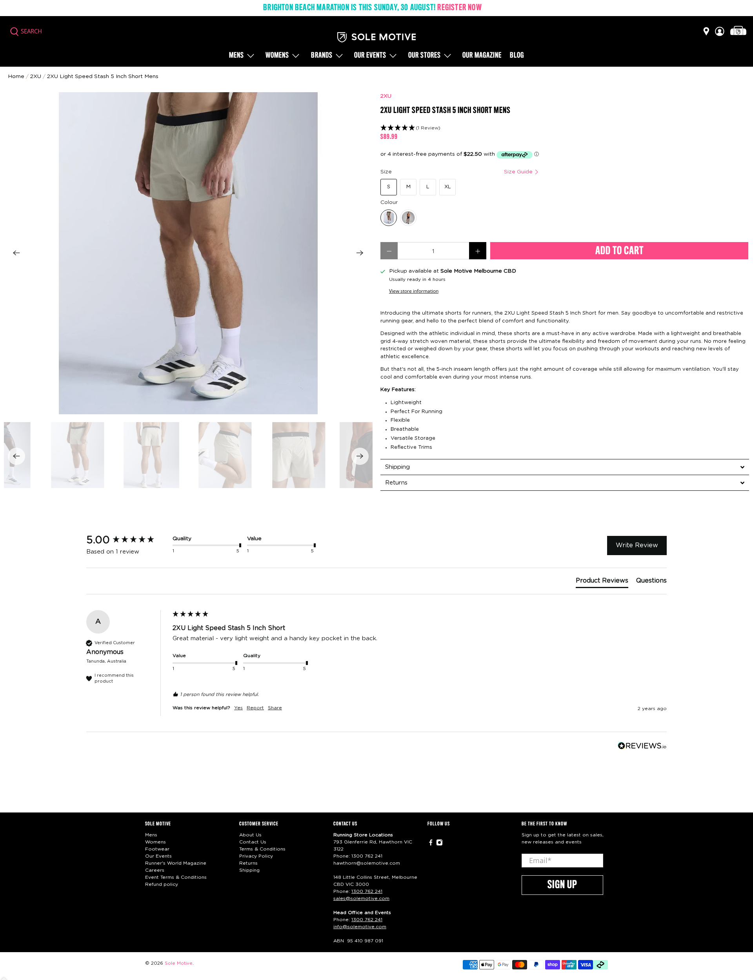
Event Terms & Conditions (176, 877)
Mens (236, 55)
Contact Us (252, 842)
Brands (322, 55)
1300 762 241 (366, 856)
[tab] (564, 467)
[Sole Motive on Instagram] (439, 844)
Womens (277, 55)
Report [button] (255, 707)
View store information (413, 291)
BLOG (517, 55)
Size (457, 172)
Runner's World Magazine (175, 863)
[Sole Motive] (376, 37)
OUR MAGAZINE (482, 55)
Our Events (158, 856)
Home (16, 76)
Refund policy (161, 884)
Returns (248, 863)
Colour (389, 202)
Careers (154, 870)
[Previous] (16, 253)
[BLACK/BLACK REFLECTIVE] (408, 217)
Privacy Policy (256, 856)
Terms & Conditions (262, 849)
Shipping (249, 870)
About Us (250, 834)
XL (447, 186)
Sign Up (562, 885)
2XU (385, 96)
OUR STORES (424, 55)
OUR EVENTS (370, 55)
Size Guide (519, 172)
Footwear (157, 849)
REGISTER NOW (459, 8)
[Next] (360, 253)
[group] (127, 540)
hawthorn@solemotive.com (366, 863)
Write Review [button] (637, 545)
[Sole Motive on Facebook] (430, 844)
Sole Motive (179, 963)
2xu (35, 76)
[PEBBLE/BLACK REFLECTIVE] (388, 217)
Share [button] (275, 707)
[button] (564, 128)
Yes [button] (238, 707)
